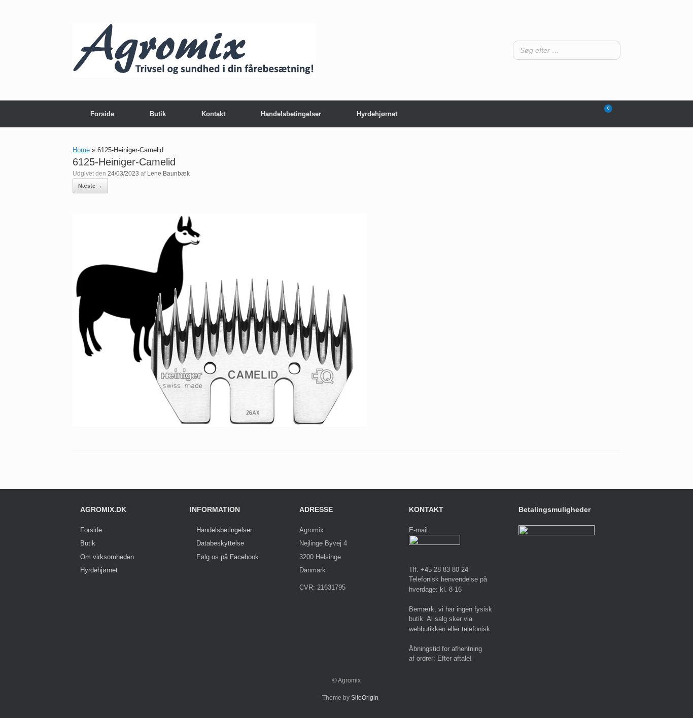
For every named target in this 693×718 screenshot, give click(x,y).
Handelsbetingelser (291, 114)
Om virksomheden (107, 557)
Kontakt (213, 114)
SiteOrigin (364, 698)
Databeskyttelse (220, 543)
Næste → (90, 186)
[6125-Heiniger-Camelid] (220, 424)
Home (81, 150)
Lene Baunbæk (168, 173)
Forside (102, 114)
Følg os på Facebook (227, 557)
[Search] (610, 50)
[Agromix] (194, 50)
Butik (158, 114)
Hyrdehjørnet (377, 114)
